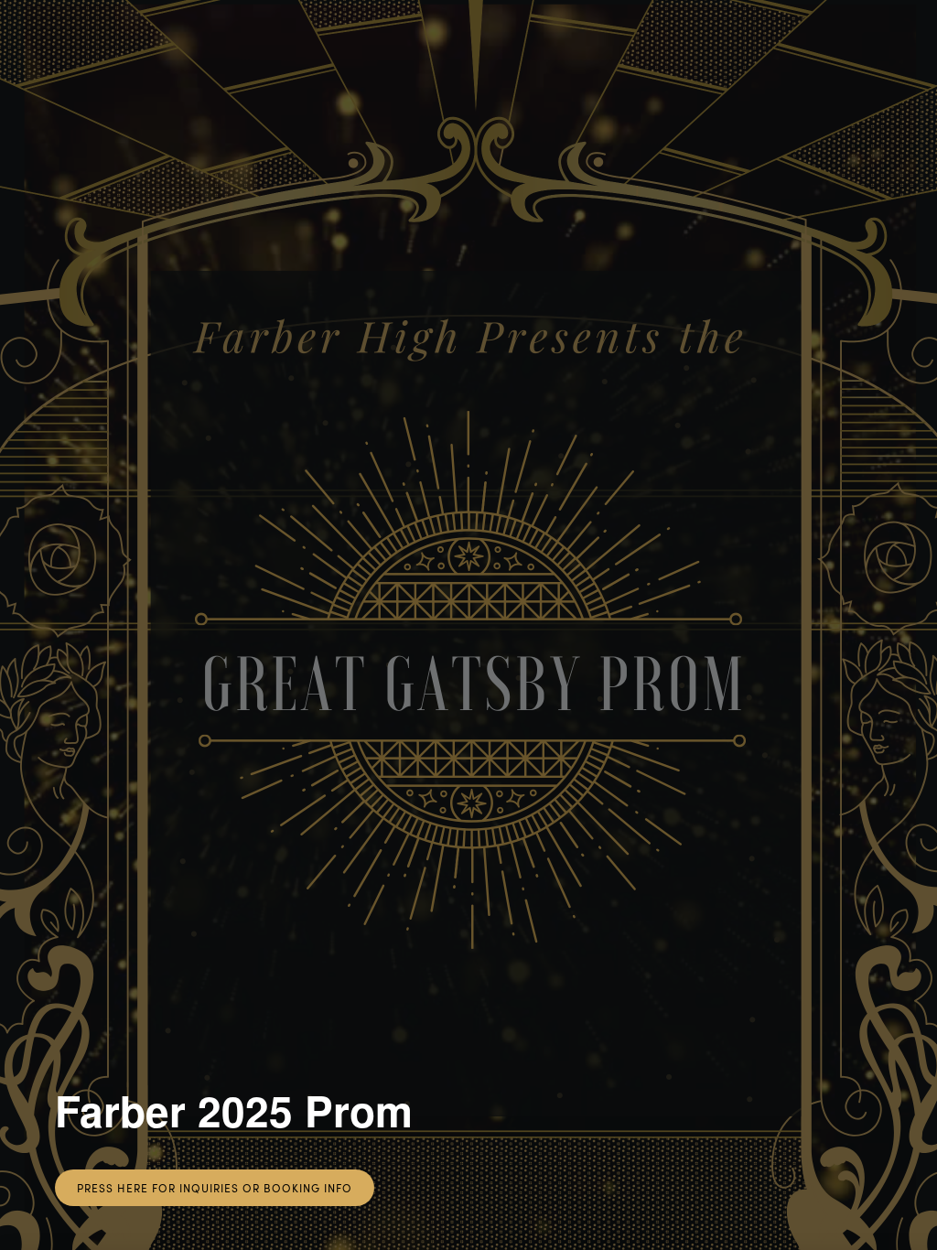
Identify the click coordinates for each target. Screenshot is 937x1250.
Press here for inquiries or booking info (214, 1188)
